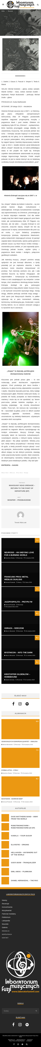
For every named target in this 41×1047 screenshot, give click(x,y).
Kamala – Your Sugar (21, 836)
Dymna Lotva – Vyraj (9, 770)
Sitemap (29, 1041)
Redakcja (5, 931)
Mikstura (12, 472)
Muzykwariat (6, 910)
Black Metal (5, 472)
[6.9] (20, 739)
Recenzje (20, 25)
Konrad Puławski (7, 802)
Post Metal (20, 472)
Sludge (26, 472)
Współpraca (7, 934)
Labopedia (6, 921)
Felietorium (6, 917)
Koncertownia (7, 907)
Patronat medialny (9, 914)
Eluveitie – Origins (20, 845)
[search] (36, 1011)
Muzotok (5, 924)
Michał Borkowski (7, 744)
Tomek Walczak (10, 25)
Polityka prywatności (17, 1041)
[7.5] (20, 767)
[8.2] (20, 796)
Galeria (4, 927)
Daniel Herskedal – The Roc (24, 880)
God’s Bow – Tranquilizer (23, 863)
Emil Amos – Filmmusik (21, 872)
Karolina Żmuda (7, 773)
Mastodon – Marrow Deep (12, 799)
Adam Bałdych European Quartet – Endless (19, 741)
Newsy (4, 900)
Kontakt (5, 938)
